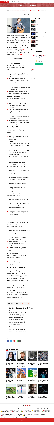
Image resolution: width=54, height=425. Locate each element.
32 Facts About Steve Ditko (9, 381)
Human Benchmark (35, 78)
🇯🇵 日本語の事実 (19, 414)
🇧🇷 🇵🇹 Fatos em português (26, 411)
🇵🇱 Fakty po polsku (17, 415)
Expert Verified (33, 10)
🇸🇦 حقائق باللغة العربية (24, 412)
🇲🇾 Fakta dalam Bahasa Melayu (40, 414)
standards (11, 321)
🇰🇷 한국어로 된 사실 (28, 414)
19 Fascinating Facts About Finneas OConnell (21, 365)
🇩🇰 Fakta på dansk (36, 411)
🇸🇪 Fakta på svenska (46, 411)
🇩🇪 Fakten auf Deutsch (36, 410)
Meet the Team (17, 408)
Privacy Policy (13, 410)
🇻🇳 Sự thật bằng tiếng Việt (6, 417)
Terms (7, 410)
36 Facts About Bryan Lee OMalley (21, 381)
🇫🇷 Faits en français (46, 410)
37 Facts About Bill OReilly (41, 36)
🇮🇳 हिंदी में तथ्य (44, 412)
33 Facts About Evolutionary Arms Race (10, 397)
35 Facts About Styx (40, 40)
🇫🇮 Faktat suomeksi (13, 412)
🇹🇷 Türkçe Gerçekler (17, 417)
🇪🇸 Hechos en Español (5, 411)
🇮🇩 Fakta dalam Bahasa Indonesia (7, 414)
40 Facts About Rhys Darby (41, 24)
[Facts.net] (6, 1)
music (27, 45)
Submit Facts (20, 410)
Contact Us (33, 408)
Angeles (23, 49)
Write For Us (39, 408)
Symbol (32, 70)
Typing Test (33, 75)
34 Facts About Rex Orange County (43, 381)
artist (21, 54)
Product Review (26, 408)
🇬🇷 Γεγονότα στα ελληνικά (35, 412)
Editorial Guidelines (42, 10)
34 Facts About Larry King (41, 32)
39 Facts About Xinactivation (20, 397)
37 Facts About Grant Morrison (31, 397)
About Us (2, 408)
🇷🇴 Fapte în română (26, 415)
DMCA (2, 410)
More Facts (27, 410)
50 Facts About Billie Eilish (9, 364)
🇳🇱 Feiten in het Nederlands (6, 415)
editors (15, 322)
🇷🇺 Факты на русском (37, 415)
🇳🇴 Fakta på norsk (4, 412)
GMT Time (33, 73)
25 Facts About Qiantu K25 (31, 364)
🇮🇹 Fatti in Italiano (15, 411)
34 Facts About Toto (40, 44)
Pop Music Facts (27, 14)
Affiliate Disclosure (47, 408)
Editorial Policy (9, 408)
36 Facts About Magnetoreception (42, 397)
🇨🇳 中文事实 (25, 417)
